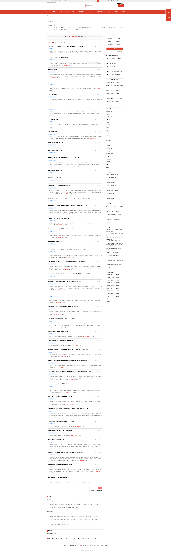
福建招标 (117, 274)
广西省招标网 (87, 514)
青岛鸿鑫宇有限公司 (110, 193)
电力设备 (108, 93)
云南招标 (112, 298)
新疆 (68, 29)
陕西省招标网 (60, 522)
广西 (113, 63)
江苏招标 (117, 285)
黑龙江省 (86, 27)
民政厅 (51, 507)
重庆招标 (108, 301)
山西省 (121, 27)
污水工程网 (66, 501)
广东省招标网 (80, 514)
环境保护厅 (96, 504)
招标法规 (91, 545)
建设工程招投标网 (109, 153)
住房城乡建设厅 (61, 507)
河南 (110, 61)
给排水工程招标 (77, 504)
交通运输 (112, 87)
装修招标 (108, 161)
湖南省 (92, 27)
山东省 (118, 27)
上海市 (57, 29)
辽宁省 (105, 27)
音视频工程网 (73, 501)
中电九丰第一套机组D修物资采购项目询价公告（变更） (114, 249)
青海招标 (112, 290)
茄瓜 (110, 208)
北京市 (57, 27)
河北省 (79, 27)
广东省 (66, 27)
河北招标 (117, 280)
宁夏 (115, 69)
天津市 (63, 29)
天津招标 (112, 296)
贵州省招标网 (94, 514)
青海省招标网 (87, 519)
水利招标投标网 (69, 504)
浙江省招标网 (60, 524)
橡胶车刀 (113, 211)
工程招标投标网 (61, 504)
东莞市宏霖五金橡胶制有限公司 (112, 174)
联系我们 (73, 545)
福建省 (60, 27)
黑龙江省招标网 (74, 516)
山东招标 (117, 290)
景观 (117, 85)
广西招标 (117, 277)
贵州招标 (108, 280)
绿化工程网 (60, 501)
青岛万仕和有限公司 (110, 196)
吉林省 (96, 27)
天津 (113, 58)
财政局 (107, 132)
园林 (112, 85)
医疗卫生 (108, 87)
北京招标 (112, 274)
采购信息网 (108, 145)
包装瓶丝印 (114, 208)
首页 (47, 11)
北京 (102, 0)
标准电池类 (120, 208)
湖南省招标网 (88, 516)
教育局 (107, 130)
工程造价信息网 (109, 159)
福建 (121, 71)
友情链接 (98, 545)
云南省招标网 (53, 524)
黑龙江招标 (113, 282)
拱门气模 (119, 214)
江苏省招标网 (53, 519)
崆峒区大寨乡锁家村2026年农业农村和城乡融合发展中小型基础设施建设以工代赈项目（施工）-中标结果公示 (114, 244)
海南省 (76, 27)
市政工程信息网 (109, 116)
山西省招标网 (53, 522)
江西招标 (108, 288)
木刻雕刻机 (108, 222)
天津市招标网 (80, 522)
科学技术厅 (90, 504)
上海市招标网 (67, 522)
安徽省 (54, 27)
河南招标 (108, 282)
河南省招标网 (67, 516)
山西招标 (108, 293)
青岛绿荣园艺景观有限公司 (111, 185)
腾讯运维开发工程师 (51, 533)
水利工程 (117, 90)
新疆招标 (108, 298)
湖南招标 (108, 285)
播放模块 (108, 214)
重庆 (117, 74)
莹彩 (107, 208)
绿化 (115, 85)
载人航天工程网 (53, 501)
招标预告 (60, 11)
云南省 (71, 29)
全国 (54, 25)
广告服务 (87, 545)
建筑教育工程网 (80, 501)
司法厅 (77, 507)
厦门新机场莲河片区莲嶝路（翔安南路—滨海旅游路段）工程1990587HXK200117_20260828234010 (114, 239)
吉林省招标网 (95, 516)
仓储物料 (117, 87)
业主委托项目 (82, 11)
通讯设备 (108, 101)
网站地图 (102, 545)
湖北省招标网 (81, 516)
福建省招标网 (67, 514)
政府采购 (123, 11)
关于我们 (69, 545)
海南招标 (112, 280)
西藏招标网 (87, 522)
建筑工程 (112, 82)
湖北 (111, 0)
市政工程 (121, 85)
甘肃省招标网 (73, 514)
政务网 (107, 135)
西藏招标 (117, 296)
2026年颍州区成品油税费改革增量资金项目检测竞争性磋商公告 (114, 230)
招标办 (107, 114)
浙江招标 (117, 298)
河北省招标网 (60, 516)
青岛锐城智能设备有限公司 (111, 177)
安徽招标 (108, 274)
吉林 (110, 66)
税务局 (107, 127)
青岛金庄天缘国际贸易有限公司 (112, 188)
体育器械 (108, 98)
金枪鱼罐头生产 (114, 214)
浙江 (107, 0)
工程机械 (112, 101)
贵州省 (73, 27)
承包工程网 (87, 501)
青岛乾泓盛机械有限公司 (110, 182)
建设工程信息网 (109, 148)
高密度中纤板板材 (116, 219)
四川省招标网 (73, 522)
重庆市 (77, 29)
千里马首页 (65, 545)
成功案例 (76, 545)
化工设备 (112, 93)
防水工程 (117, 82)
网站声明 (95, 545)
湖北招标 (118, 282)
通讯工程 (120, 98)
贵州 (113, 74)
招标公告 (53, 11)
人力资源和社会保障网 (112, 11)
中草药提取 (121, 206)
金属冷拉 (118, 211)
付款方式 (84, 545)
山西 (117, 58)
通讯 (116, 98)
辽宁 (113, 66)
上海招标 (117, 293)
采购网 (107, 143)
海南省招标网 (53, 516)
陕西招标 (112, 293)
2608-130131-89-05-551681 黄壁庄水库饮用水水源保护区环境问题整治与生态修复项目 (114, 261)
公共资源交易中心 (100, 11)
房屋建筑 (108, 82)
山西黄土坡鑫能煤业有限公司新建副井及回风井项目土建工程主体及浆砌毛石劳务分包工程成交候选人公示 (114, 266)
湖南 (115, 61)
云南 (110, 74)
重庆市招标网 (67, 524)
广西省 (70, 27)
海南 (115, 63)
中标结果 (67, 11)
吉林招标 (112, 285)
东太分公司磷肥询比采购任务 (111, 257)
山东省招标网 (94, 519)
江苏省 (99, 27)
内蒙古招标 (118, 288)
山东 (109, 0)
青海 (117, 69)
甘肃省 (63, 27)
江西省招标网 (60, 519)
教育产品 (112, 98)
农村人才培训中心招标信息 (62, 21)
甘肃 (113, 69)
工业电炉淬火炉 (109, 206)
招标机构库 (90, 11)
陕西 (110, 69)
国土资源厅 (68, 507)
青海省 (114, 27)
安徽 (113, 0)
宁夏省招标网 (80, 519)
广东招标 (112, 277)
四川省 (60, 29)
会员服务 (80, 545)
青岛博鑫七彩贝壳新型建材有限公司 (112, 190)
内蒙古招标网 (73, 519)
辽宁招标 (112, 288)
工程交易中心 (108, 119)
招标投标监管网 (109, 122)
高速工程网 (93, 501)
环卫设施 (108, 85)
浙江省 (74, 29)
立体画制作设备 (109, 219)
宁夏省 (111, 27)
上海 (115, 71)
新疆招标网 (93, 522)
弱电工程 (117, 93)
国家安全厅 (84, 504)
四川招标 (108, 296)
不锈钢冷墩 (115, 206)
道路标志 (108, 90)
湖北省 (89, 27)
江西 (117, 61)
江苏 (104, 0)
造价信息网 (108, 151)
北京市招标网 (60, 514)
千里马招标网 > (54, 21)
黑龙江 (115, 66)
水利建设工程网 (53, 504)
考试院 (107, 156)
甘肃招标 (108, 277)
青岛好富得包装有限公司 (110, 198)
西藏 (66, 29)
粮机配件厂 (108, 211)
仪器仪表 (112, 90)
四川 (115, 74)
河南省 (82, 27)
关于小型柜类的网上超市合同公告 (112, 252)
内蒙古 (108, 27)
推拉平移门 (114, 222)
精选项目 (74, 11)
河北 (115, 0)
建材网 (107, 164)
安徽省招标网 (53, 514)
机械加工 (117, 101)
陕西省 (54, 29)
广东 (100, 0)
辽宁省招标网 (67, 519)
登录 (122, 51)
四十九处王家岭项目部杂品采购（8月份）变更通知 (114, 234)
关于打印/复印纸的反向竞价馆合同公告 (113, 255)
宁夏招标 (108, 290)
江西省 (102, 27)
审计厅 (55, 507)
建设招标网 (108, 167)
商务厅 (73, 507)
